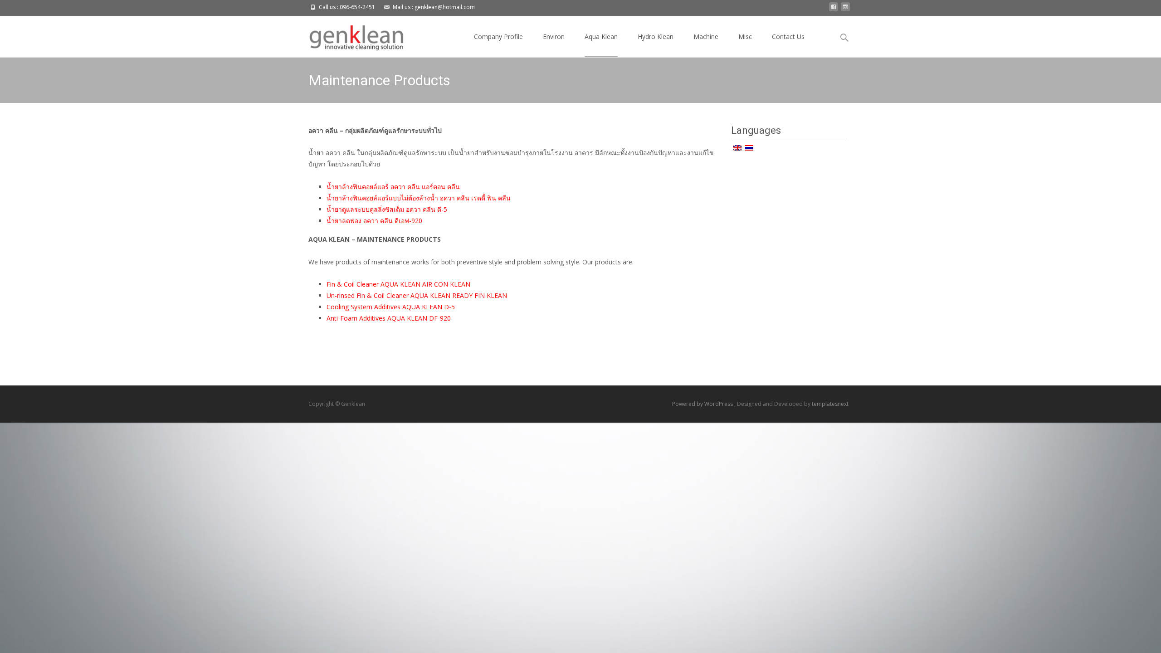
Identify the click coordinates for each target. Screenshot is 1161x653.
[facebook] (833, 9)
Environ (554, 36)
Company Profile (498, 36)
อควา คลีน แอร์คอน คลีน (425, 186)
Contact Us (788, 36)
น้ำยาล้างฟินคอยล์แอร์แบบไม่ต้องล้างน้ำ (382, 198)
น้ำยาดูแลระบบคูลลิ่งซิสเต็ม (365, 209)
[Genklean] (349, 34)
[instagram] (845, 9)
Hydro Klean (655, 36)
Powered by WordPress (703, 404)
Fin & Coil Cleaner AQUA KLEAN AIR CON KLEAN (398, 284)
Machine (705, 36)
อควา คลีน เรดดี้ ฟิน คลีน (474, 198)
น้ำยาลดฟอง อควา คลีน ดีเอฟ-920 (374, 220)
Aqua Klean (601, 36)
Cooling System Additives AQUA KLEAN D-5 (391, 306)
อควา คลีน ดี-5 (425, 209)
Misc (745, 36)
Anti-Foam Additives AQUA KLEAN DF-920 (389, 318)
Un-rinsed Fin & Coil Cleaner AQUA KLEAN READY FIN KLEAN (417, 295)
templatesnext (830, 404)
